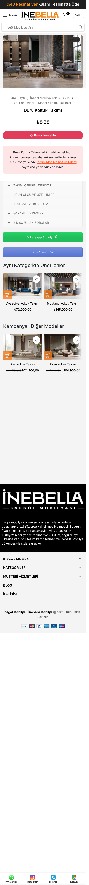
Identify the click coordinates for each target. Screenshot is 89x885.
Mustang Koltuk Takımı (63, 303)
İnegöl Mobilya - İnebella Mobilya (28, 612)
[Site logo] (40, 15)
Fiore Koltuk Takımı (63, 364)
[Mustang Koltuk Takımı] (63, 286)
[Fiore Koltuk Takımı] (63, 347)
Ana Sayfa (18, 98)
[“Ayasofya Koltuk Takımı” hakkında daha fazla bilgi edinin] (7, 294)
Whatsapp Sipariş (40, 237)
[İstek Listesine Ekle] (36, 279)
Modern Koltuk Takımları (55, 103)
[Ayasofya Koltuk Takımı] (22, 286)
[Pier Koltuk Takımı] (22, 347)
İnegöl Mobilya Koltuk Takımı (50, 98)
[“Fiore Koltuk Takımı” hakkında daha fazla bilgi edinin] (48, 355)
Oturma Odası (24, 103)
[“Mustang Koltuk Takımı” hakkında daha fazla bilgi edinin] (48, 294)
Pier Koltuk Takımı (22, 364)
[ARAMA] (80, 27)
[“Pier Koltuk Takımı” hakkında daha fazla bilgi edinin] (7, 355)
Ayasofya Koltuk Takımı (22, 303)
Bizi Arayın (40, 252)
